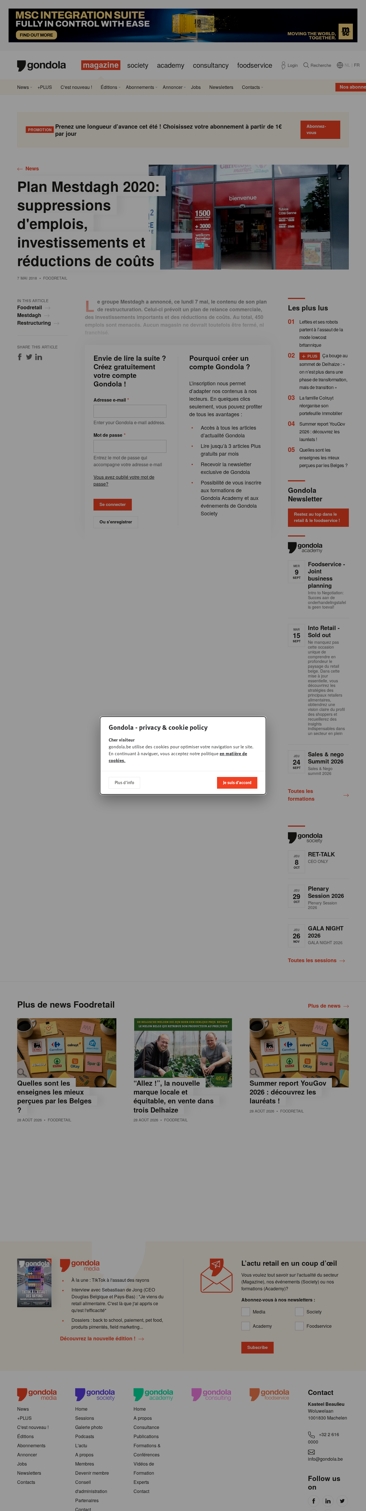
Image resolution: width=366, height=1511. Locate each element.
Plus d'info (124, 782)
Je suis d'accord (237, 782)
